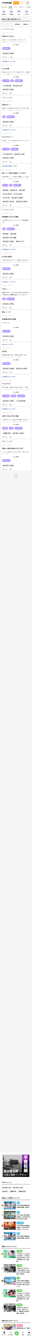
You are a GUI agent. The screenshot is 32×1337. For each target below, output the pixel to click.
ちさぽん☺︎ (6, 282)
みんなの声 (4, 7)
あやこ (4, 441)
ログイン (23, 3)
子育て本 (21, 7)
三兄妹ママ (6, 61)
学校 (4, 1191)
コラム (15, 7)
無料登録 (16, 3)
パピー (4, 98)
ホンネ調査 (28, 7)
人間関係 (13, 1191)
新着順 (25, 24)
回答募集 (17, 24)
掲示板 (10, 7)
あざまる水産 (6, 166)
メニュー (28, 3)
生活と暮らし (6, 1187)
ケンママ (5, 29)
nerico (4, 344)
